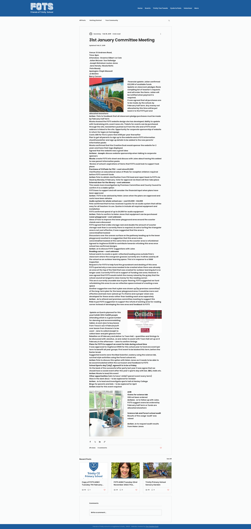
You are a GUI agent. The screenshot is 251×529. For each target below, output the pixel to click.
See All (169, 459)
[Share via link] (104, 442)
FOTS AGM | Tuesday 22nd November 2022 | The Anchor (125, 483)
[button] (169, 20)
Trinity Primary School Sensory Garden (156, 483)
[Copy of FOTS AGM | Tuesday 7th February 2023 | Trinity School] (94, 470)
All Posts (82, 20)
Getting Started (95, 20)
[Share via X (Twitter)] (95, 442)
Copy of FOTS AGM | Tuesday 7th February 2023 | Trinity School (92, 483)
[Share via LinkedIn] (100, 442)
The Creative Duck (152, 526)
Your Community (111, 20)
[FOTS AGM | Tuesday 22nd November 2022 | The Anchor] (125, 470)
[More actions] (160, 34)
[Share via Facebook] (90, 442)
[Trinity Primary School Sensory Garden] (157, 470)
